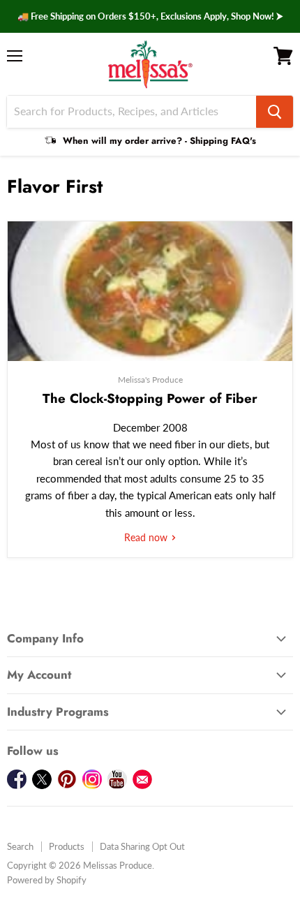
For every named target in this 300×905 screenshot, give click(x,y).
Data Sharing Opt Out (142, 846)
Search (20, 846)
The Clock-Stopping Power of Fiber (150, 398)
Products (66, 846)
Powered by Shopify (47, 879)
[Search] (274, 112)
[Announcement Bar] (150, 16)
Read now (147, 537)
